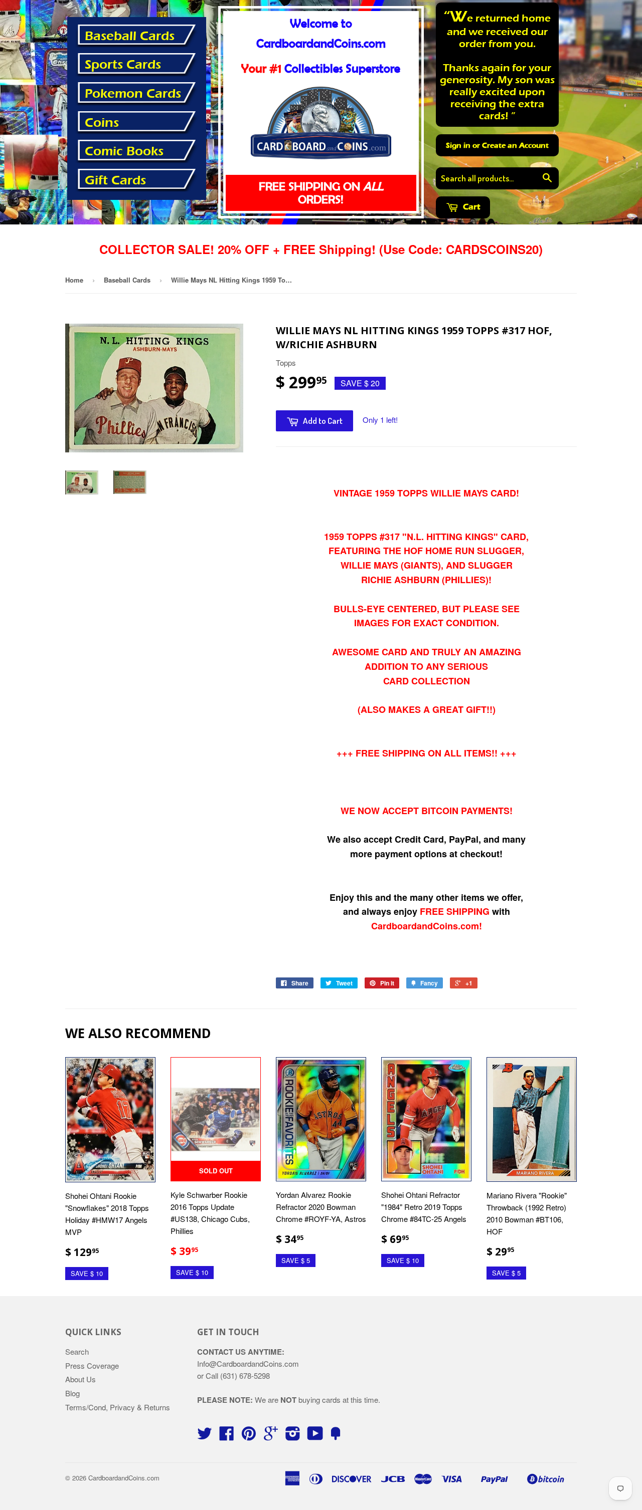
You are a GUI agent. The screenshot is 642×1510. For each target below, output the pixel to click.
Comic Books (124, 151)
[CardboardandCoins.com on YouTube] (315, 1436)
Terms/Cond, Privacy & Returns (117, 1407)
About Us (80, 1379)
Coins (102, 122)
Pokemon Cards (133, 93)
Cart (470, 206)
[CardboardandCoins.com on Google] (270, 1436)
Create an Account (515, 145)
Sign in (458, 145)
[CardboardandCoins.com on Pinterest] (248, 1436)
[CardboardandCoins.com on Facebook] (226, 1436)
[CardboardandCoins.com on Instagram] (292, 1436)
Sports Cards (123, 64)
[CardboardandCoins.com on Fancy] (335, 1436)
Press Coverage (92, 1365)
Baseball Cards (130, 36)
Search (77, 1351)
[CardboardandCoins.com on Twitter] (204, 1436)
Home (74, 280)
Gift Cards (115, 180)
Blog (72, 1393)
